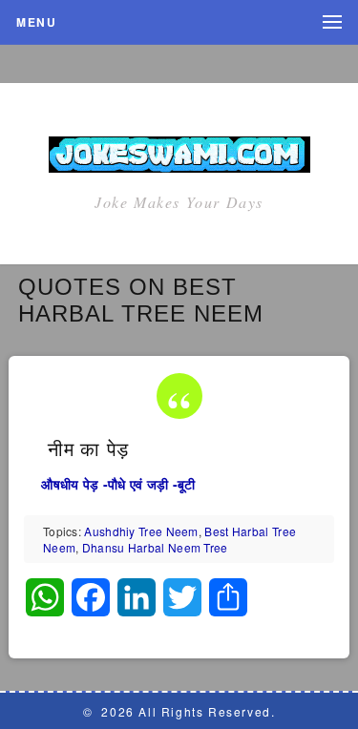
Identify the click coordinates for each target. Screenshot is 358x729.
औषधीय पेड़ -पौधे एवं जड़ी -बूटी (118, 483)
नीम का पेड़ (85, 449)
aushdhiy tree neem (141, 531)
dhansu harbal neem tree (155, 547)
